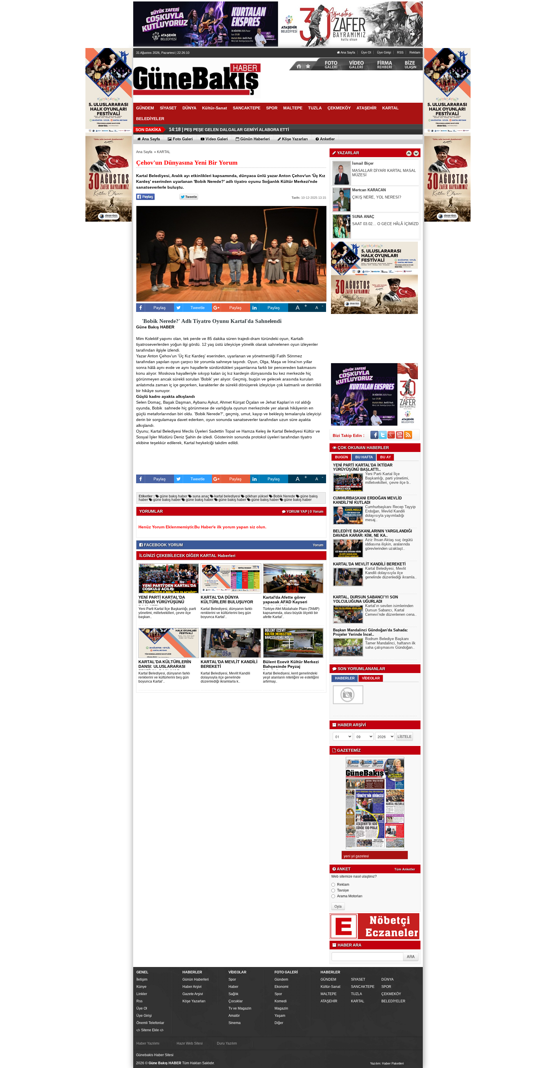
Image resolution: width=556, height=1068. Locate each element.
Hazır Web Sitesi (190, 1043)
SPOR (386, 987)
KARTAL (163, 152)
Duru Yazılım (227, 1043)
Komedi (281, 1001)
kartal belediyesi (226, 496)
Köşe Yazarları (193, 1001)
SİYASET (358, 979)
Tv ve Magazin (239, 1008)
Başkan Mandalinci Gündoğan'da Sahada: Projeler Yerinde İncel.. (370, 632)
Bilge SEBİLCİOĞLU (370, 216)
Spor (232, 979)
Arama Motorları (349, 896)
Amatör (234, 1016)
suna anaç (200, 496)
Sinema (234, 1023)
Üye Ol (366, 52)
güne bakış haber (173, 496)
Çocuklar (235, 1001)
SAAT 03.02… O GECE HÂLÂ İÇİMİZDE (386, 197)
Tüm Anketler (404, 869)
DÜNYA (387, 979)
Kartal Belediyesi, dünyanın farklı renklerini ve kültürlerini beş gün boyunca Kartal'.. (226, 613)
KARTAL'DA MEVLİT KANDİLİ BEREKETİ (229, 664)
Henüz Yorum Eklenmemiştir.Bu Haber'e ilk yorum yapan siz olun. (202, 527)
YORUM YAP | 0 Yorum (304, 512)
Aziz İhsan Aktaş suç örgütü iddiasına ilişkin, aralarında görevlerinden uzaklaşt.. (389, 544)
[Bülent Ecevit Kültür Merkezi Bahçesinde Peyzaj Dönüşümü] (294, 643)
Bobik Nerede (283, 496)
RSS (400, 52)
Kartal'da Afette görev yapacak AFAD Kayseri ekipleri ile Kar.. (285, 602)
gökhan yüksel (256, 496)
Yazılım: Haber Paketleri (387, 1063)
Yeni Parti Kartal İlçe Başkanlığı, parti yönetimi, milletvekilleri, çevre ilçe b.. (388, 478)
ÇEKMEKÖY (391, 994)
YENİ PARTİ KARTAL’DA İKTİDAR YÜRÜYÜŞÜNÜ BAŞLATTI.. (161, 602)
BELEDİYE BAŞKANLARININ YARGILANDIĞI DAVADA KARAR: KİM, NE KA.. (372, 533)
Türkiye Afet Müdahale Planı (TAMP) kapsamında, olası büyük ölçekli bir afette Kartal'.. (291, 613)
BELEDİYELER (393, 1001)
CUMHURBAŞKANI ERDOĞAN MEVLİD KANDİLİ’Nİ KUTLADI (367, 500)
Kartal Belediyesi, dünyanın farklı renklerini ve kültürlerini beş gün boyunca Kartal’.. (164, 677)
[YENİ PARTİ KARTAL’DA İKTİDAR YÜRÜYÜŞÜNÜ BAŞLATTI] (169, 578)
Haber (233, 987)
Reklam (414, 52)
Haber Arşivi (192, 987)
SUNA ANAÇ (363, 190)
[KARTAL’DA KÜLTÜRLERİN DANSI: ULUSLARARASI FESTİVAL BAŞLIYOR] (169, 643)
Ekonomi (281, 987)
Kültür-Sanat (330, 987)
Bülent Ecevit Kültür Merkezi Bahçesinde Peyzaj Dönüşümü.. (291, 666)
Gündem (281, 979)
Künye (141, 987)
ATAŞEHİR (329, 1001)
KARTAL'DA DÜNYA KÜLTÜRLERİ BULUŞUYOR (227, 599)
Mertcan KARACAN (369, 163)
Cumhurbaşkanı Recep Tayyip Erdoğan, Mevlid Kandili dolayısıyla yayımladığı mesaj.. (390, 513)
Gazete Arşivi (192, 994)
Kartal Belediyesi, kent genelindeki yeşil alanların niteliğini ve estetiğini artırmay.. (291, 677)
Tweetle (198, 307)
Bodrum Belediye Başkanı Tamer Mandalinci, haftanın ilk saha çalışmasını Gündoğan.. (390, 643)
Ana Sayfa (347, 52)
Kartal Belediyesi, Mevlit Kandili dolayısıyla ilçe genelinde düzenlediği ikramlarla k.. (225, 677)
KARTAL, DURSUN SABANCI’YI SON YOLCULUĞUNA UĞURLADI (365, 599)
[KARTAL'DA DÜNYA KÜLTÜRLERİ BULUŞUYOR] (232, 578)
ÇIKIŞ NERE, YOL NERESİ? (376, 170)
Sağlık (233, 994)
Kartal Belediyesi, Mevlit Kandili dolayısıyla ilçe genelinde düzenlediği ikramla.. (391, 572)
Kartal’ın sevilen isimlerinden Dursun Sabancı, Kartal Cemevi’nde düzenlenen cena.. (391, 610)
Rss (139, 1001)
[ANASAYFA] (197, 78)
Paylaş (159, 307)
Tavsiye (343, 890)
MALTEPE (328, 994)
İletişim (141, 979)
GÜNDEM (328, 979)
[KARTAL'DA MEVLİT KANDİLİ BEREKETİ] (232, 643)
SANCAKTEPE (362, 987)
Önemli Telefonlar (150, 1023)
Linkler (141, 994)
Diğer (279, 1023)
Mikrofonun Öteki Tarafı (372, 224)
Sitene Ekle (150, 1030)
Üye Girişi (384, 52)
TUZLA (356, 994)
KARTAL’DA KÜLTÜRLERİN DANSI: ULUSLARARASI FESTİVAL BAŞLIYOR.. (164, 666)
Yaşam (280, 1016)
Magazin (281, 1008)
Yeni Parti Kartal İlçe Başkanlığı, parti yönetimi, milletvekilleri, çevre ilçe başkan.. (167, 613)
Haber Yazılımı (147, 1043)
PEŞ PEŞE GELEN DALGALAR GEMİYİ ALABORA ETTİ (236, 129)
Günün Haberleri (195, 979)
